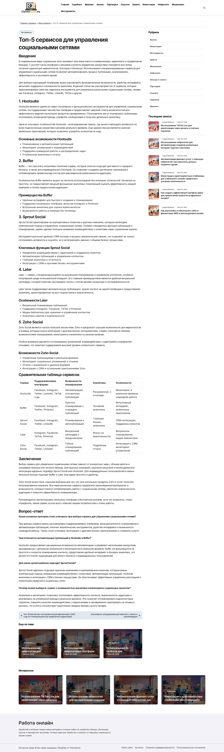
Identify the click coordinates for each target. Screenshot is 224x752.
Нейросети (163, 4)
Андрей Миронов (168, 122)
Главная (65, 4)
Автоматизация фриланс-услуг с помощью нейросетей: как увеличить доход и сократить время (182, 162)
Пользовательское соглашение (191, 747)
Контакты (139, 747)
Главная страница (28, 23)
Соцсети (125, 4)
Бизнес (100, 4)
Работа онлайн (36, 723)
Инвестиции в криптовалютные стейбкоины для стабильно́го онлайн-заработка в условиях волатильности (182, 179)
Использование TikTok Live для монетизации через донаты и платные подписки (180, 128)
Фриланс (89, 4)
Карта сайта (127, 747)
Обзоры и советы (158, 80)
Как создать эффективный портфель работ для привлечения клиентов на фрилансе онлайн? (182, 195)
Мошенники (178, 4)
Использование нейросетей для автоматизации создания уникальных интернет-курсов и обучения (179, 145)
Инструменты (68, 11)
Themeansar (75, 748)
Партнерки (112, 4)
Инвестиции (149, 4)
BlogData (62, 748)
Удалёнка (77, 4)
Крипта (136, 4)
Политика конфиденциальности (160, 747)
